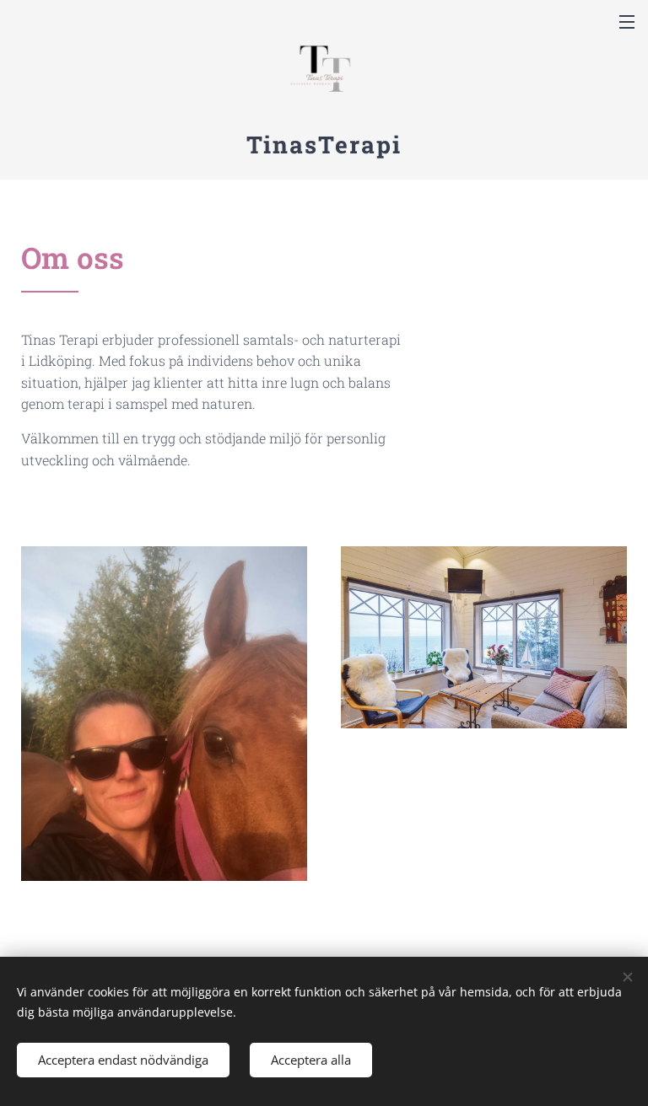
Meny (627, 21)
